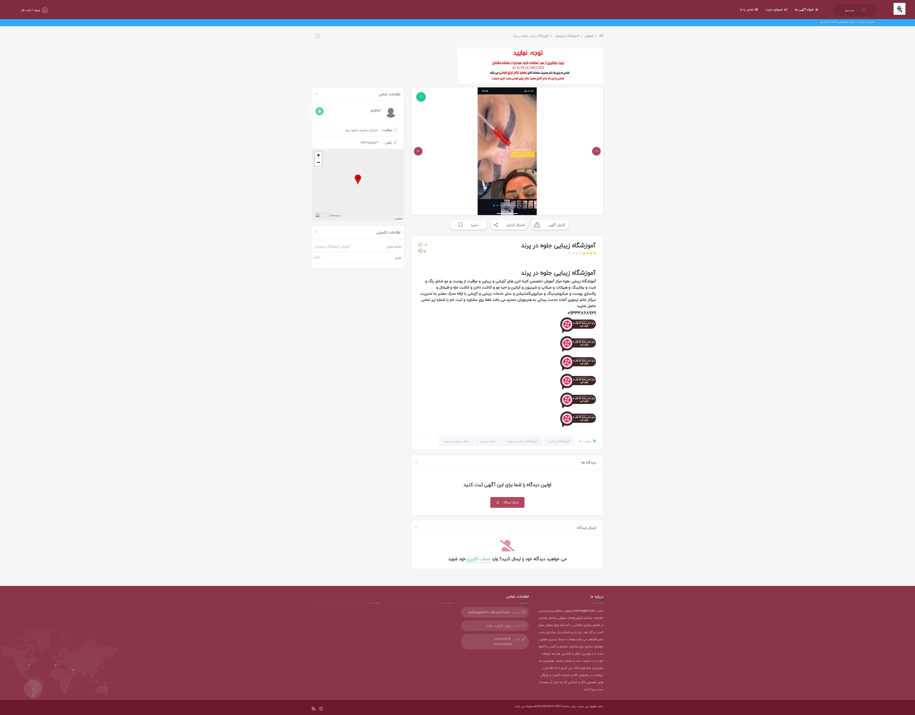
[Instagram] (321, 709)
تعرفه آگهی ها (804, 9)
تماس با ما (747, 9)
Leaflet (399, 218)
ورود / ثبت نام (30, 10)
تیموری (376, 110)
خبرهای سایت (774, 9)
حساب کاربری (478, 559)
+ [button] (318, 155)
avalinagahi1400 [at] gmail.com (489, 612)
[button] (494, 205)
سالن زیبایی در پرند (456, 441)
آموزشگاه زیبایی (559, 441)
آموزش (589, 35)
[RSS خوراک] (313, 709)
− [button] (318, 162)
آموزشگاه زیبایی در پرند (522, 441)
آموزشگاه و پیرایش (567, 35)
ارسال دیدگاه (510, 502)
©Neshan (334, 215)
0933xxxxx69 (369, 142)
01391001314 (503, 639)
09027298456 (503, 644)
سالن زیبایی (488, 441)
